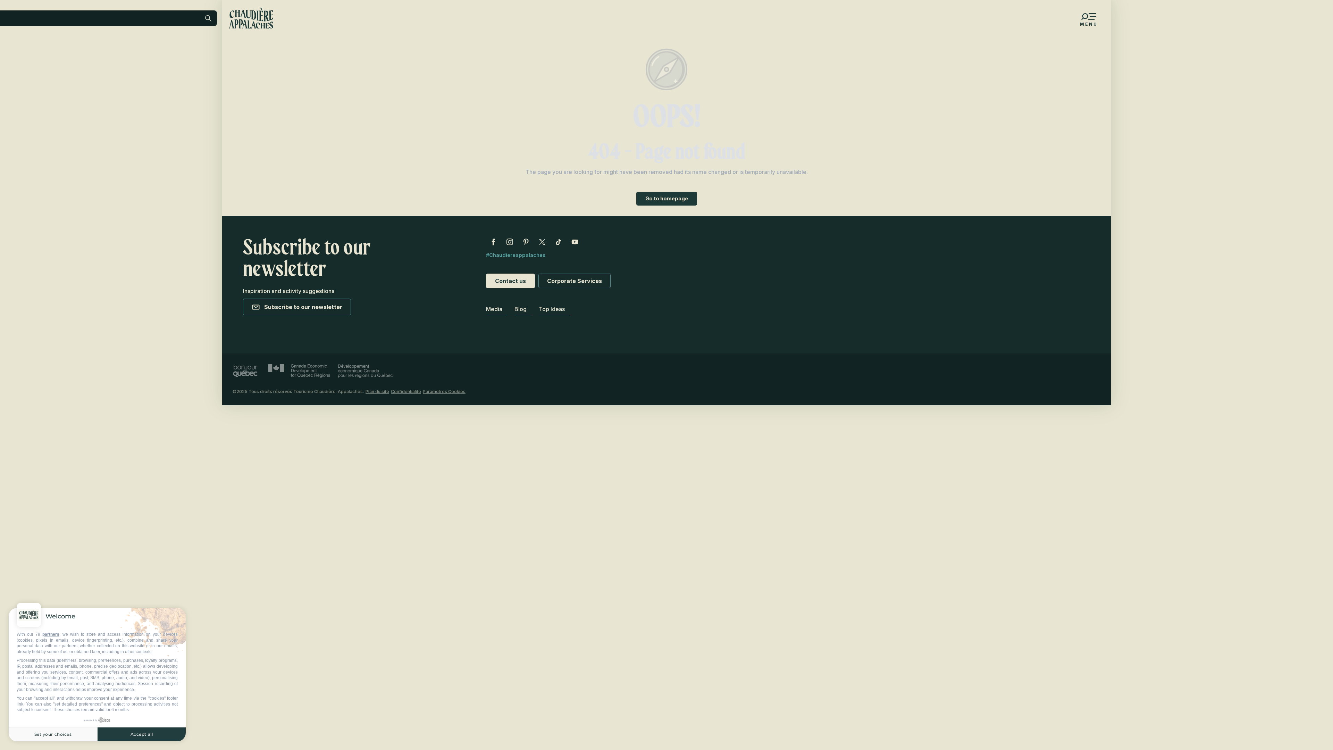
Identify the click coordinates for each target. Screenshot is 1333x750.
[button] (151, 64)
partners (50, 634)
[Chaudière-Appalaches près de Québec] (251, 18)
